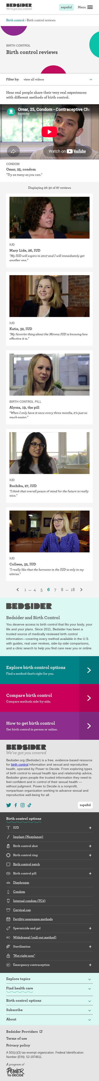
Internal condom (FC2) (29, 901)
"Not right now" (24, 955)
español (66, 7)
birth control (19, 764)
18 (73, 589)
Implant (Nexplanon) (28, 837)
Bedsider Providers (22, 1031)
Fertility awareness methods (33, 919)
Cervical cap (22, 910)
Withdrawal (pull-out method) (34, 937)
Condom (19, 891)
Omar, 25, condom (21, 169)
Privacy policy (18, 1045)
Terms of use (16, 1038)
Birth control (15, 20)
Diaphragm (21, 882)
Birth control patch (26, 864)
